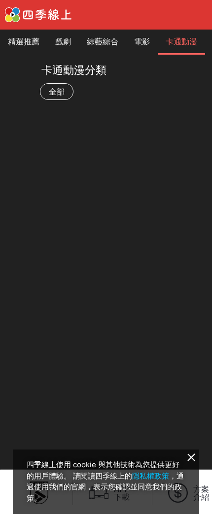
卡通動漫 (181, 41)
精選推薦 (23, 41)
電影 (142, 41)
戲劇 (63, 41)
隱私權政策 (150, 476)
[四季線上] (38, 14)
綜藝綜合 (102, 41)
